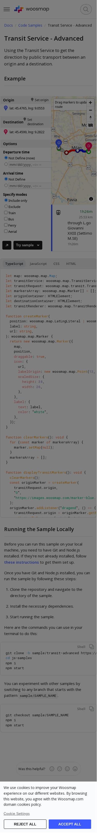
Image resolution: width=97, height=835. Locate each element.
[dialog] (48, 807)
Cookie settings (17, 813)
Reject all (25, 824)
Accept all (69, 824)
